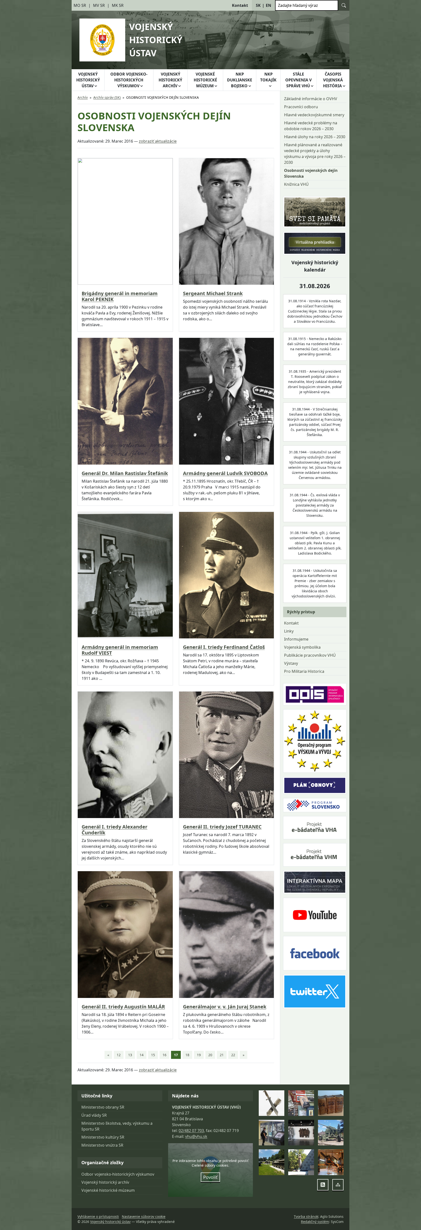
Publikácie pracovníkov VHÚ (310, 655)
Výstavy (291, 663)
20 (210, 1055)
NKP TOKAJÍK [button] (268, 77)
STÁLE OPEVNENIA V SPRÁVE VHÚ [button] (298, 79)
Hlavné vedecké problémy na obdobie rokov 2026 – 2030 (310, 125)
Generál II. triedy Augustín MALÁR (123, 1007)
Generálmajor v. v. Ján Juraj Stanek (224, 1007)
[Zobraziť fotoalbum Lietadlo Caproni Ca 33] (331, 1162)
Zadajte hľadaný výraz (298, 5)
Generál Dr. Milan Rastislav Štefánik (125, 473)
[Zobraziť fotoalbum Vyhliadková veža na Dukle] (301, 1132)
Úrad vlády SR (94, 1115)
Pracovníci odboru (301, 106)
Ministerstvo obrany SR (102, 1107)
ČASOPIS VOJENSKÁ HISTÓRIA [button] (333, 79)
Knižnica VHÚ (296, 184)
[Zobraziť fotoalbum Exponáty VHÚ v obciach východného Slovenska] (331, 1132)
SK (258, 5)
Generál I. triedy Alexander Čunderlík (114, 830)
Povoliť (210, 1177)
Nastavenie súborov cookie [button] (143, 1216)
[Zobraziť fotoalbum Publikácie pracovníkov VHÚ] (301, 1103)
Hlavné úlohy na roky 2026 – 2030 (314, 136)
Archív (82, 97)
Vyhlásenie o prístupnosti (98, 1216)
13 (130, 1055)
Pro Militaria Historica (304, 671)
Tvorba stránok (306, 1216)
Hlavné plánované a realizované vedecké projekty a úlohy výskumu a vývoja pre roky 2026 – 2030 (314, 153)
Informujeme (296, 639)
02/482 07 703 (191, 1130)
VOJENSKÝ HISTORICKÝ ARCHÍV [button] (170, 79)
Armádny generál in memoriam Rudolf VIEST (120, 650)
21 (222, 1055)
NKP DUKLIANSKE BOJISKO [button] (239, 79)
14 (142, 1055)
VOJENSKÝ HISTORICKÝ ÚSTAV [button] (88, 79)
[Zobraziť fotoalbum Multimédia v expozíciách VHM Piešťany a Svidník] (271, 1132)
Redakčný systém (315, 1221)
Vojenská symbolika (302, 647)
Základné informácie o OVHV (310, 98)
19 (199, 1055)
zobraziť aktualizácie (158, 141)
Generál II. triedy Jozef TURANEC (222, 827)
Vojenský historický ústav (110, 1221)
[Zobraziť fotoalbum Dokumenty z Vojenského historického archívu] (331, 1103)
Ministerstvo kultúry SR (102, 1137)
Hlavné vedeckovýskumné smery (314, 114)
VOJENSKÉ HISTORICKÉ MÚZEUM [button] (205, 79)
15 (153, 1055)
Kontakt (291, 623)
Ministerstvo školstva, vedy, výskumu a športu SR (117, 1126)
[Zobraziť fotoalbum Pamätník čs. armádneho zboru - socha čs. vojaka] (301, 1162)
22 (233, 1055)
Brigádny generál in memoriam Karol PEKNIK (120, 296)
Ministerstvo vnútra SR (102, 1145)
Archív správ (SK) (107, 97)
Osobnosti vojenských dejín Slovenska (311, 173)
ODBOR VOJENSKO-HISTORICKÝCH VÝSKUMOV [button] (128, 79)
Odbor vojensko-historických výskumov (117, 1174)
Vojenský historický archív (105, 1182)
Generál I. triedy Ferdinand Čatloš (224, 647)
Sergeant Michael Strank (213, 293)
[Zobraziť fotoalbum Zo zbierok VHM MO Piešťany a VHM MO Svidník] (271, 1103)
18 (187, 1055)
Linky (289, 631)
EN (268, 5)
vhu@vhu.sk (196, 1136)
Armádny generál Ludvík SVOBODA (225, 473)
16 (164, 1055)
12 (119, 1055)
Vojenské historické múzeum (108, 1190)
